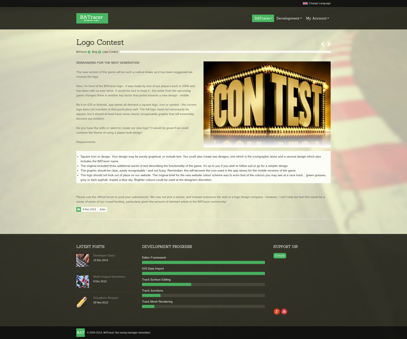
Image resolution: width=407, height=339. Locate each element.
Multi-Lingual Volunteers (109, 276)
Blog (94, 51)
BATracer (81, 51)
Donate (279, 255)
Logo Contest (110, 51)
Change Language (320, 3)
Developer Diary (104, 255)
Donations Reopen (105, 297)
